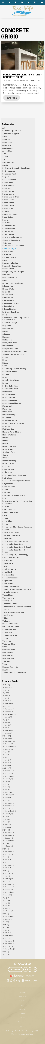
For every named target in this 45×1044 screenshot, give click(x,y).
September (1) (10, 916)
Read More (11, 98)
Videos (22, 1013)
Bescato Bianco (9, 180)
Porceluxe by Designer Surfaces (16, 481)
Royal (4, 515)
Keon (4, 360)
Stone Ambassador (10, 578)
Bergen (5, 177)
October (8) (9, 889)
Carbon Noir (7, 231)
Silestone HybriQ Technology (15, 555)
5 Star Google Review (11, 131)
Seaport (5, 530)
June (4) (7, 900)
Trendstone (7, 615)
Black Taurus (8, 191)
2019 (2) (5, 862)
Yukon (5, 664)
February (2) (9, 846)
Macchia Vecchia (9, 400)
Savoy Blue (7, 521)
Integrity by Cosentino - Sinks (15, 351)
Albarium (6, 139)
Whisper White (8, 650)
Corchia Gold (7, 251)
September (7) (10, 892)
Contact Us (22, 1026)
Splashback (7, 572)
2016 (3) (5, 914)
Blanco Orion (8, 205)
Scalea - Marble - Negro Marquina (17, 527)
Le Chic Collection (10, 386)
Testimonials (8, 598)
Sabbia (5, 518)
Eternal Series (8, 300)
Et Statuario (7, 295)
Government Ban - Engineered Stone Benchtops (15, 319)
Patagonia (7, 466)
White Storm (8, 655)
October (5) (9, 773)
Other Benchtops (9, 461)
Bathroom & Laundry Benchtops (16, 168)
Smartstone (7, 560)
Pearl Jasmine (8, 469)
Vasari (5, 638)
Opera (5, 455)
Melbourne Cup (8, 415)
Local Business (8, 394)
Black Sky (6, 188)
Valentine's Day (9, 629)
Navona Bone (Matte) (11, 432)
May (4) (7, 722)
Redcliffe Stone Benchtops (14, 495)
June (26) (8, 784)
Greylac (5, 331)
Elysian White (8, 289)
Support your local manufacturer (16, 589)
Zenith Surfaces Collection (14, 673)
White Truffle (8, 658)
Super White (7, 583)
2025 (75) (6, 706)
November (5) (9, 806)
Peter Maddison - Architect (14, 475)
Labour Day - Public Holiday (14, 368)
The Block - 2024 (9, 603)
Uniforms (6, 621)
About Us (22, 997)
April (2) (7, 822)
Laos (4, 377)
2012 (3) (5, 952)
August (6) (8, 895)
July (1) (7, 898)
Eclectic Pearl (8, 286)
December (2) (9, 884)
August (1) (8, 919)
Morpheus (6, 426)
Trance (5, 609)
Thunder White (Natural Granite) (16, 606)
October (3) (9, 854)
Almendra (6, 145)
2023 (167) (6, 768)
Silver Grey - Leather (11, 558)
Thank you (7, 601)
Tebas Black (7, 595)
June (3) (7, 954)
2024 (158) (6, 736)
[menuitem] (22, 992)
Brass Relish (7, 217)
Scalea (5, 524)
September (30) (10, 811)
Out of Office (8, 463)
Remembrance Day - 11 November (17, 501)
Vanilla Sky (7, 632)
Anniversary (7, 148)
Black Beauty (8, 185)
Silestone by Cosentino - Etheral (16, 547)
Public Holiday (8, 486)
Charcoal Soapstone (11, 240)
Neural (5, 438)
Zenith (5, 670)
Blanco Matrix (8, 200)
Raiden (5, 489)
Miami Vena (7, 417)
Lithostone (7, 391)
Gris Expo (6, 334)
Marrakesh (7, 412)
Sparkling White (9, 569)
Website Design (17, 1034)
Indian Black (7, 345)
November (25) (10, 741)
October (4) (9, 712)
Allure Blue (7, 142)
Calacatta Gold (8, 225)
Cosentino (6, 254)
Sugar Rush (7, 581)
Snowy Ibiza (7, 563)
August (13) (9, 779)
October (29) (9, 744)
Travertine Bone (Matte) (13, 612)
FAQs (22, 1005)
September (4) (10, 949)
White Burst (7, 652)
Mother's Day (8, 429)
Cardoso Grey (8, 234)
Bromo (5, 220)
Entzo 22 (6, 292)
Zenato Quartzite (10, 667)
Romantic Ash (8, 509)
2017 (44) (6, 881)
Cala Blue (6, 223)
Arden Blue (7, 151)
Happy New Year (9, 343)
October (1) (9, 873)
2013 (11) (6, 938)
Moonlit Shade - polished (13, 423)
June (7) (7, 843)
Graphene (6, 325)
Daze (4, 260)
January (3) (8, 733)
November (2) (9, 835)
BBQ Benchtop (8, 171)
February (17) (9, 795)
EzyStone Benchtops (11, 312)
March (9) (8, 728)
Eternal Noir (7, 297)
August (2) (8, 717)
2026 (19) (6, 685)
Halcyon (5, 337)
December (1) (9, 851)
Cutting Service (9, 257)
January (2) (8, 765)
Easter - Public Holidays (12, 283)
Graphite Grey (8, 328)
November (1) (9, 771)
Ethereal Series (9, 309)
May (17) (7, 757)
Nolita (5, 443)
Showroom (7, 538)
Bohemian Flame (9, 214)
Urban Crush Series (10, 626)
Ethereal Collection (10, 303)
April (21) (8, 725)
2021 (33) (6, 830)
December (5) (9, 803)
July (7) (7, 720)
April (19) (8, 760)
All (3, 128)
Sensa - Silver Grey (10, 532)
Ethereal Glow (8, 306)
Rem (4, 498)
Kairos (5, 357)
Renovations (7, 504)
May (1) (7, 876)
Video (4, 647)
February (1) (9, 935)
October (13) (9, 838)
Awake (5, 165)
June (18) (8, 754)
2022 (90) (6, 800)
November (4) (9, 887)
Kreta (4, 366)
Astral (5, 156)
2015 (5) (5, 925)
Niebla (5, 440)
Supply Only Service (10, 586)
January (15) (9, 797)
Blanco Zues (7, 208)
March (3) (8, 824)
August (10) (9, 749)
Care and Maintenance (12, 237)
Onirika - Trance (9, 452)
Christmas (6, 243)
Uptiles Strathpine (10, 624)
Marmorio (6, 409)
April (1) (7, 698)
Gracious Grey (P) (9, 323)
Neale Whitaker (9, 435)
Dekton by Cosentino (11, 266)
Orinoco (5, 458)
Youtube (6, 661)
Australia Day (8, 162)
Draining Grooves (10, 277)
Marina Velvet (8, 406)
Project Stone (8, 483)
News (23, 1018)
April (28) (8, 789)
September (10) (10, 714)
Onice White (7, 449)
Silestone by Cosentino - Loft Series (15, 551)
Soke (4, 566)
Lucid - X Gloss (8, 397)
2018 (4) (5, 871)
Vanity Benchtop (9, 635)
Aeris (4, 136)
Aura (4, 159)
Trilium (5, 618)
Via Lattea (6, 641)
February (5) (9, 703)
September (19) (10, 746)
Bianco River (7, 182)
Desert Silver (8, 269)
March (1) (8, 859)
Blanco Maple (8, 194)
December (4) (9, 709)
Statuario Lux (8, 575)
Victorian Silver (9, 644)
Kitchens (22, 1009)
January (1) (8, 827)
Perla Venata (8, 472)
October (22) (9, 808)
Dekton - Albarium (10, 263)
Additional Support (10, 133)
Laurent (5, 383)
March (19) (8, 792)
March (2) (8, 701)
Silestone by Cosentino (12, 544)
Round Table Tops (10, 512)
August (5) (8, 687)
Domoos (6, 274)
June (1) (7, 693)
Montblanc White (9, 420)
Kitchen (5, 363)
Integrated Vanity (10, 348)
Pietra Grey (7, 478)
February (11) (9, 730)
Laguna (5, 374)
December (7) (9, 738)
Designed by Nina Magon (13, 272)
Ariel (4, 154)
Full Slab (6, 315)
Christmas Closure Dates (13, 246)
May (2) (7, 695)
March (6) (8, 908)
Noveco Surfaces (9, 446)
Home (22, 992)
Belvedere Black (9, 174)
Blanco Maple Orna (10, 197)
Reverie (5, 507)
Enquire (17, 969)
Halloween (7, 340)
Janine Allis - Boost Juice (13, 354)
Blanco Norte (8, 203)
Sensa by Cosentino (11, 535)
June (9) (7, 819)
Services (22, 1001)
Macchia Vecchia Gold (11, 403)
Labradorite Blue (9, 371)
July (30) (7, 781)
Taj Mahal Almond (10, 592)
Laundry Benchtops (10, 380)
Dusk (4, 280)
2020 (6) (5, 849)
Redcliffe (6, 492)
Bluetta (5, 211)
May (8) (7, 787)
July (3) (7, 690)
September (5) (10, 776)
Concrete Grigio (9, 248)
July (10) (7, 752)
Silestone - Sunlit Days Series (15, 541)
